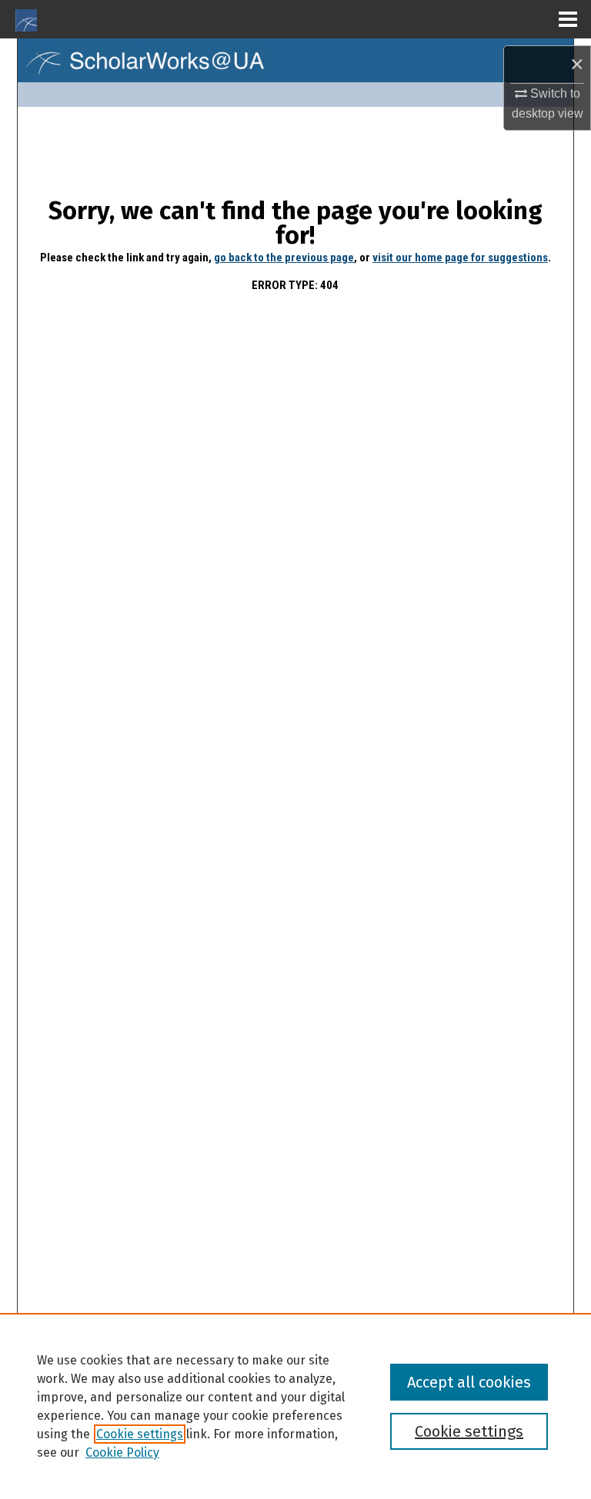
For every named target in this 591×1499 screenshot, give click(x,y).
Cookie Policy (122, 1452)
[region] (295, 1406)
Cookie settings (139, 1434)
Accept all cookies (469, 1382)
